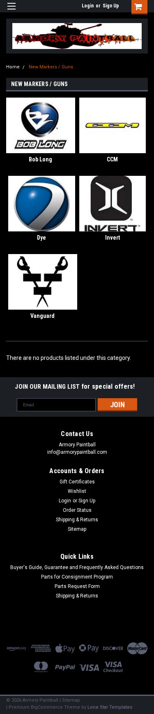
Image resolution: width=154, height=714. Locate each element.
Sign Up (111, 6)
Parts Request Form (77, 586)
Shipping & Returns (77, 520)
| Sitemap (70, 700)
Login (88, 6)
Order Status (77, 510)
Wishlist (77, 491)
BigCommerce (47, 707)
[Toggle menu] (11, 11)
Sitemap (77, 529)
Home (13, 67)
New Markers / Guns (51, 67)
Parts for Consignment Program (77, 577)
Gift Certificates (77, 482)
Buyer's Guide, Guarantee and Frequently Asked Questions (77, 567)
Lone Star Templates (109, 707)
